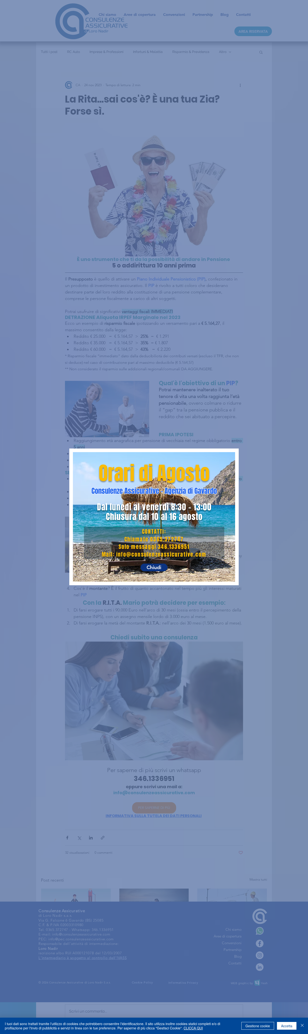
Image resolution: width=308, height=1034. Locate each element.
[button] (154, 567)
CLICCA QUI (193, 1028)
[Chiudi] (302, 1025)
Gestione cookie (257, 1025)
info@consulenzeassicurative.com (161, 554)
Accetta (286, 1025)
